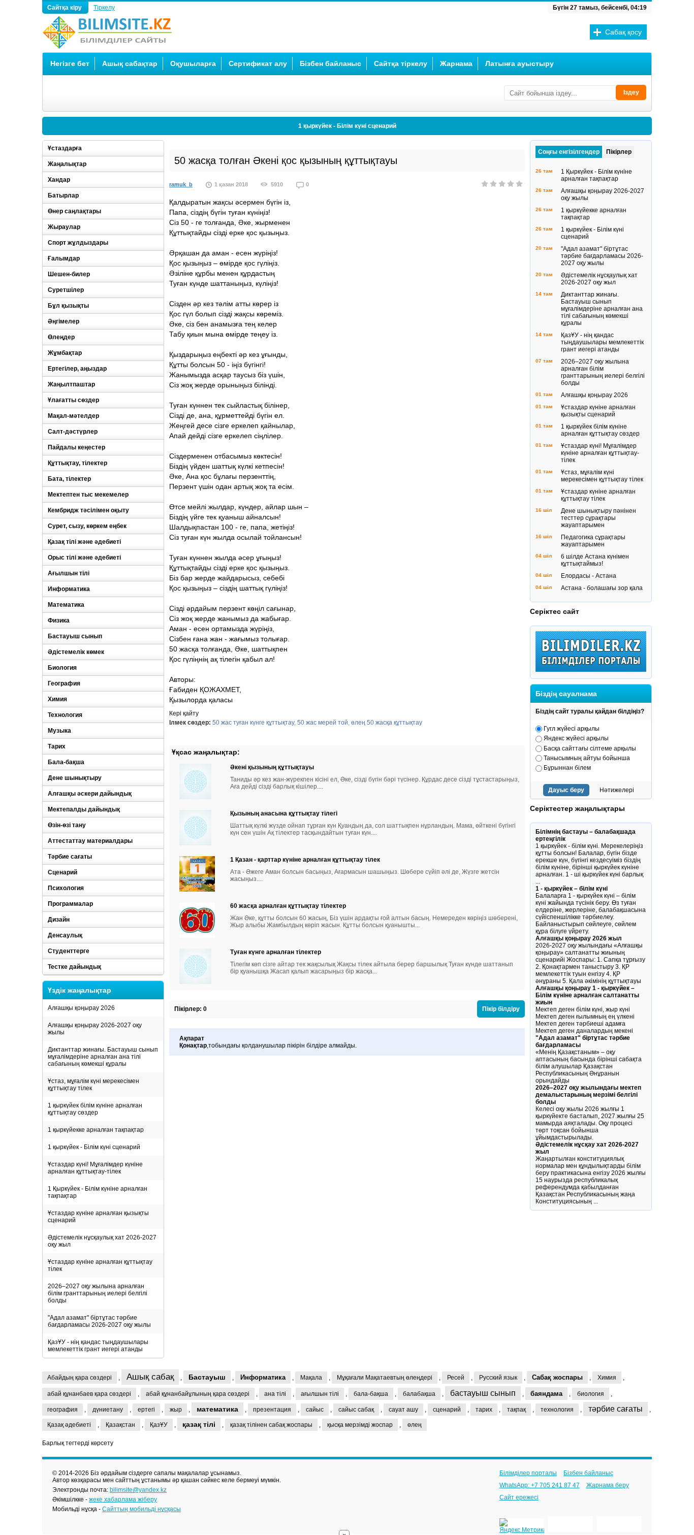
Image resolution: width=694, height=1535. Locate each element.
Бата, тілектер (69, 478)
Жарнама (456, 63)
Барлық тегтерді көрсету (77, 1443)
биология (590, 1393)
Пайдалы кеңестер (76, 447)
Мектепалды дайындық (84, 809)
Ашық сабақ (150, 1377)
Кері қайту (184, 713)
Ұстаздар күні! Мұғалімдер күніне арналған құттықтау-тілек (95, 1168)
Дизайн (59, 919)
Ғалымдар (64, 258)
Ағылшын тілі (68, 573)
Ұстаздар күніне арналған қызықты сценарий (98, 1217)
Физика (59, 620)
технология (557, 1409)
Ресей (455, 1377)
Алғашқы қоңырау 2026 (81, 1007)
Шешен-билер (69, 274)
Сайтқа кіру (65, 7)
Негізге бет (69, 63)
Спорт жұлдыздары (78, 242)
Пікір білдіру (501, 1009)
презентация (272, 1409)
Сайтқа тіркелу (400, 63)
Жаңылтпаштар (71, 384)
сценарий (447, 1409)
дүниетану (107, 1409)
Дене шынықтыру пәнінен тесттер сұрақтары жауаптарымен (598, 518)
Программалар (70, 903)
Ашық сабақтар (129, 63)
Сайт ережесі (519, 1497)
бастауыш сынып (483, 1393)
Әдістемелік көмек (76, 652)
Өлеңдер (61, 337)
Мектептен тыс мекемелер (88, 494)
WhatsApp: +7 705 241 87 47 (539, 1485)
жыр (176, 1409)
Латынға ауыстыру (519, 63)
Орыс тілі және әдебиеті (84, 557)
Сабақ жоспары (557, 1377)
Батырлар (63, 195)
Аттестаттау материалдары (90, 840)
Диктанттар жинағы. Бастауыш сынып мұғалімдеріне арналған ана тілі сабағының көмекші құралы (103, 1056)
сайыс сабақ (356, 1409)
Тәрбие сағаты (70, 856)
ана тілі (275, 1393)
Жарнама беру (607, 1485)
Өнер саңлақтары (74, 211)
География (64, 683)
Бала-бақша (66, 762)
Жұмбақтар (65, 352)
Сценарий (62, 872)
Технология (65, 714)
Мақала (311, 1377)
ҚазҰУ (159, 1424)
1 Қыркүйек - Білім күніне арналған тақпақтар (97, 1192)
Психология (66, 888)
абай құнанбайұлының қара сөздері (197, 1393)
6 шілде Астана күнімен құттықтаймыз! (595, 560)
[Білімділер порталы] (593, 669)
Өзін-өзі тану (67, 825)
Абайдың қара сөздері (79, 1377)
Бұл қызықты (68, 305)
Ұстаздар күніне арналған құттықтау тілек (100, 1265)
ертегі (146, 1409)
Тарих (57, 746)
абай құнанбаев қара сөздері (89, 1393)
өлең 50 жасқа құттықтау (386, 722)
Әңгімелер (63, 321)
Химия (57, 699)
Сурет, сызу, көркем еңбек (87, 526)
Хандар (59, 179)
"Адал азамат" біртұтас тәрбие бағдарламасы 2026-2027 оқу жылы (99, 1321)
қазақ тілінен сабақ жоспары (271, 1424)
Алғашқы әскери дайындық (90, 793)
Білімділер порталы (528, 1473)
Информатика (69, 589)
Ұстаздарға (65, 148)
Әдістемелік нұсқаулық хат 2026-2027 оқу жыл (102, 1241)
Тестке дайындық (74, 966)
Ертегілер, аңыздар (77, 368)
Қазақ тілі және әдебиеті (84, 541)
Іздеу (631, 92)
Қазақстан (120, 1424)
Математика (66, 604)
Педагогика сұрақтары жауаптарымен (593, 541)
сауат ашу (403, 1409)
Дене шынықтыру (75, 777)
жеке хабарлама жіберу (123, 1499)
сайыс (315, 1409)
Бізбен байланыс (330, 63)
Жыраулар (64, 227)
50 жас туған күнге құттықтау (253, 722)
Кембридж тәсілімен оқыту (88, 510)
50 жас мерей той (322, 722)
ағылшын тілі (320, 1393)
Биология (62, 667)
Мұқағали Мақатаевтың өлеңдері (384, 1377)
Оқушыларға (193, 63)
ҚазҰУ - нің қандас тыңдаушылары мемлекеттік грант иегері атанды (98, 1345)
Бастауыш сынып (75, 636)
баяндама (546, 1393)
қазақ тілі (198, 1424)
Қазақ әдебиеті (69, 1424)
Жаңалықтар (67, 164)
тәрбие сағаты (615, 1409)
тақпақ (516, 1409)
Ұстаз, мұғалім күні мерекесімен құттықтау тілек (93, 1084)
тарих (484, 1409)
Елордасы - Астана (588, 575)
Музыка (59, 730)
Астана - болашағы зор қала (602, 588)
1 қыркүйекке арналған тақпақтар (96, 1129)
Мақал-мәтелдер (73, 415)
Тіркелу (104, 7)
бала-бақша (371, 1393)
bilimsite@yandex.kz (138, 1489)
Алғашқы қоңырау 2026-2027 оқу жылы (95, 1029)
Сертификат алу (258, 63)
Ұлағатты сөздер (73, 400)
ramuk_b (181, 184)
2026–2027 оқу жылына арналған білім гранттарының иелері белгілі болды (97, 1293)
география (62, 1409)
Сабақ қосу (623, 32)
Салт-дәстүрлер (73, 431)
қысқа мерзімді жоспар (360, 1424)
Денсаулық (65, 935)
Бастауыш (207, 1377)
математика (217, 1409)
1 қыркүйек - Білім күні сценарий (347, 125)
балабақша (419, 1393)
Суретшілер (66, 289)
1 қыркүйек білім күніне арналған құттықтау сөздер (95, 1109)
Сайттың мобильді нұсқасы (141, 1509)
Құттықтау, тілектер (77, 463)
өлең (414, 1424)
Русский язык (498, 1377)
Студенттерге (68, 951)
